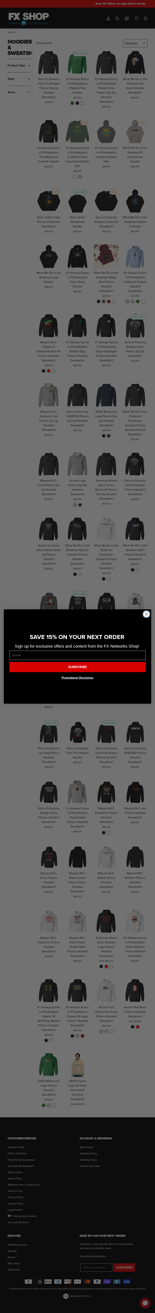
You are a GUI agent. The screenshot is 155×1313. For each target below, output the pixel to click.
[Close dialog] (146, 614)
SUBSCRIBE (77, 667)
